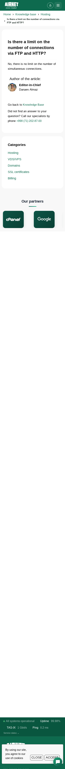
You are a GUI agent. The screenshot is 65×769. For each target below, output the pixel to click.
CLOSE (36, 757)
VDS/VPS (14, 159)
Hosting (13, 153)
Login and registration (50, 5)
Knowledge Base (33, 104)
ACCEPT (52, 757)
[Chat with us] (57, 761)
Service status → (11, 733)
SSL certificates (18, 172)
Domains (14, 165)
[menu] (58, 5)
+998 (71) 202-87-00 (29, 120)
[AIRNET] (11, 5)
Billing (12, 178)
